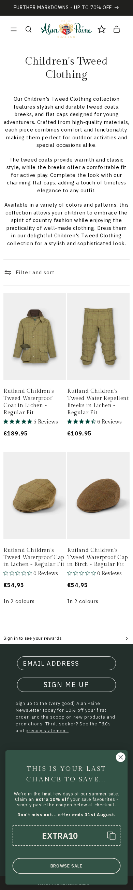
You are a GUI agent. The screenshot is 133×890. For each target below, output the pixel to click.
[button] (13, 29)
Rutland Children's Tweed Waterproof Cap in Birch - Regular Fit (97, 557)
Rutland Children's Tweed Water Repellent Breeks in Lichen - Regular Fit (98, 402)
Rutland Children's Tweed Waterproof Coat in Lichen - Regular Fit (28, 402)
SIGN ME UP (66, 684)
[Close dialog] (120, 757)
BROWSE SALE (66, 865)
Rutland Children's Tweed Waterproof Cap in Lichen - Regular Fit (33, 557)
